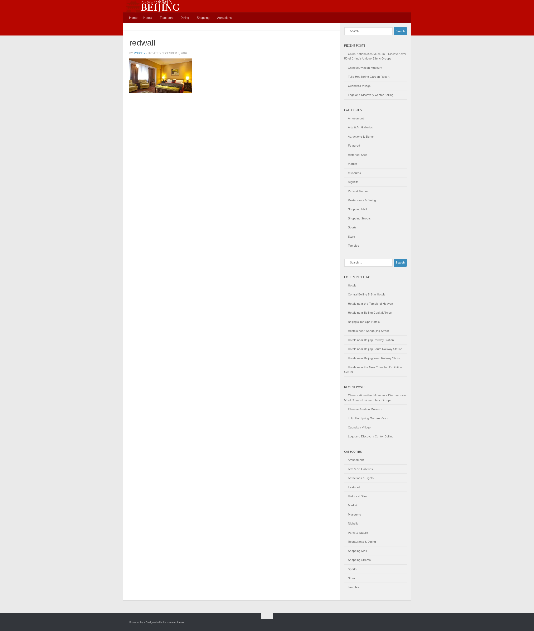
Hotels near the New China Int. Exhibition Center (373, 370)
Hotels (147, 17)
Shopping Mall (357, 209)
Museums (354, 173)
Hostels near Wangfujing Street (368, 330)
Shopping (203, 17)
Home (133, 17)
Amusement (356, 118)
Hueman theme (175, 622)
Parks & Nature (358, 191)
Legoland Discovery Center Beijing (370, 94)
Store (351, 236)
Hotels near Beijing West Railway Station (374, 358)
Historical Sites (357, 154)
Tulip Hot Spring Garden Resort (368, 76)
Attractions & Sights (361, 136)
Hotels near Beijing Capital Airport (370, 312)
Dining (184, 17)
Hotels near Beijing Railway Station (371, 340)
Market (352, 163)
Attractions (224, 17)
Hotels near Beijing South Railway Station (375, 349)
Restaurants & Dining (362, 200)
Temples (353, 245)
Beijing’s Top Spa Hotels (364, 321)
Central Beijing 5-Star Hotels (366, 294)
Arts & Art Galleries (360, 127)
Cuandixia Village (359, 85)
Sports (352, 227)
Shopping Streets (359, 218)
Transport (166, 17)
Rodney (139, 53)
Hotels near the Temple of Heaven (370, 303)
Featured (354, 145)
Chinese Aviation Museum (365, 67)
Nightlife (353, 182)
